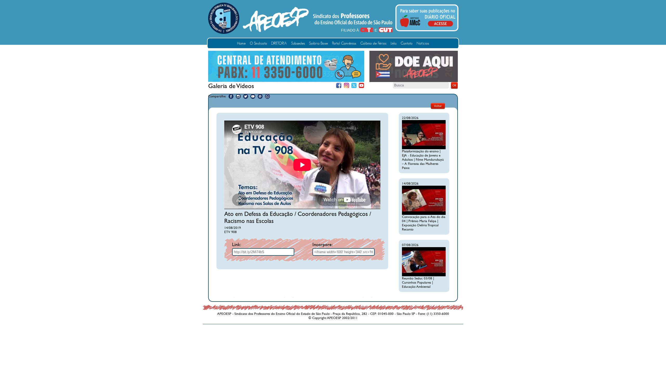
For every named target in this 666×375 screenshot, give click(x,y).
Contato (406, 43)
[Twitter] (354, 85)
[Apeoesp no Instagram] (238, 96)
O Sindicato (258, 43)
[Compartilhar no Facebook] (231, 96)
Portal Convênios (344, 43)
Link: (236, 244)
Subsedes (298, 43)
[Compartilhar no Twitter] (245, 96)
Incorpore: (322, 244)
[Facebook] (339, 85)
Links (393, 43)
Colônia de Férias (373, 43)
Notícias (423, 43)
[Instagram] (346, 85)
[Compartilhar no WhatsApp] (267, 96)
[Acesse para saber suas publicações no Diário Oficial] (427, 28)
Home (241, 43)
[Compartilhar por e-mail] (260, 96)
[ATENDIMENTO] (286, 81)
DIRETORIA (279, 43)
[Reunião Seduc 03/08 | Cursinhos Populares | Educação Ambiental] (424, 275)
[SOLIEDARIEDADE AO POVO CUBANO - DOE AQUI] (413, 81)
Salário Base (318, 43)
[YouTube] (361, 85)
